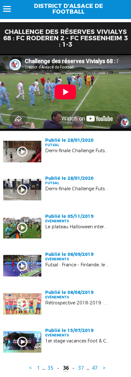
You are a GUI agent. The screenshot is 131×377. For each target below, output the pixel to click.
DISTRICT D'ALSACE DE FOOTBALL (68, 9)
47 (95, 368)
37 (81, 368)
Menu (10, 9)
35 (50, 368)
